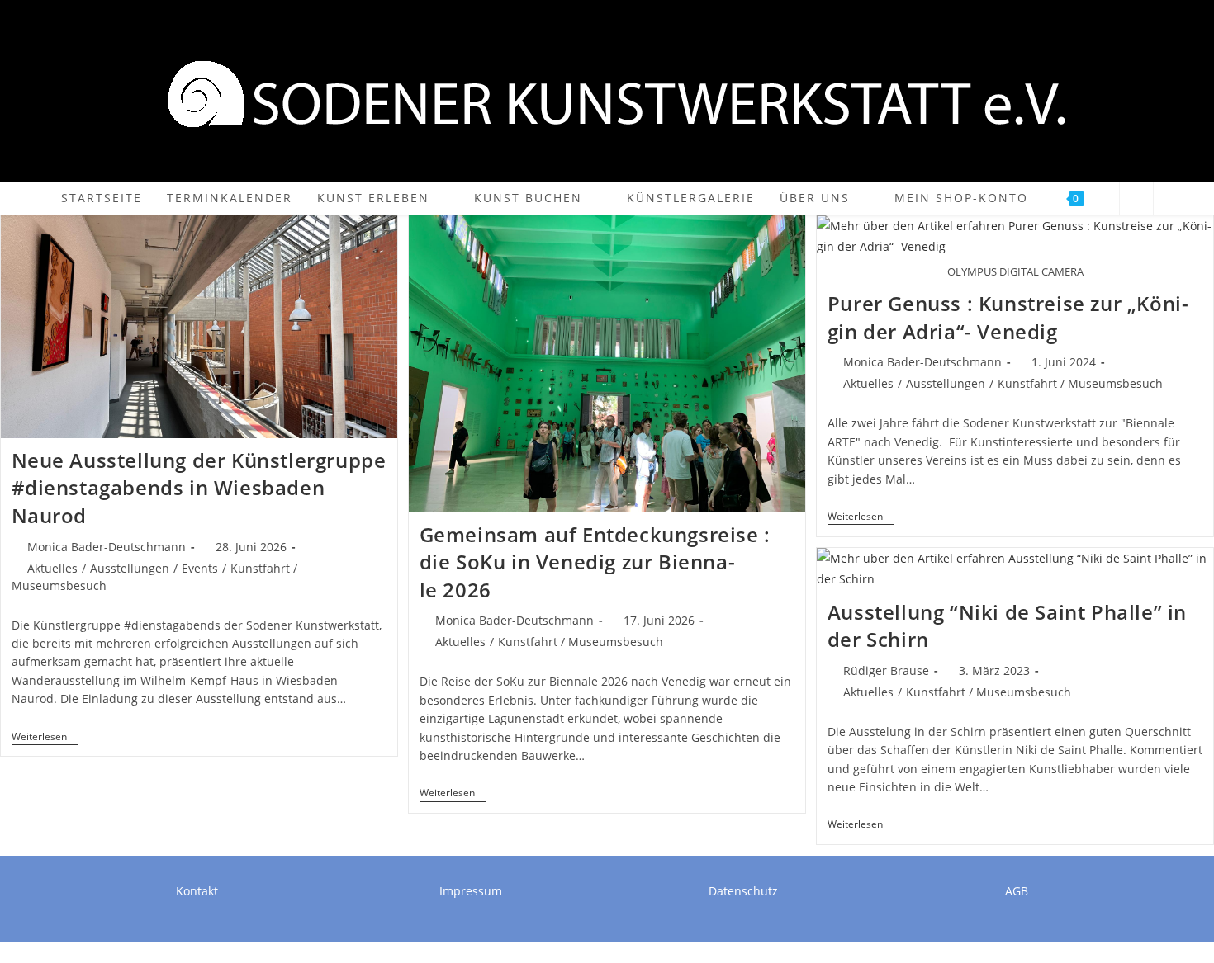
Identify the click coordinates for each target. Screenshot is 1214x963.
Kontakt (197, 891)
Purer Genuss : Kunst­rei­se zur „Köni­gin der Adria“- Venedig (1008, 317)
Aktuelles (52, 568)
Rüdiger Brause (886, 670)
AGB (1016, 891)
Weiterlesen (45, 738)
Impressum (470, 891)
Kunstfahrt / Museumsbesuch (580, 641)
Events (200, 568)
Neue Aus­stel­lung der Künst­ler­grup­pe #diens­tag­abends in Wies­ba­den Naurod (199, 487)
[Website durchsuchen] (1136, 199)
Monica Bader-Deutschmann (106, 547)
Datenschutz (743, 891)
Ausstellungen (129, 568)
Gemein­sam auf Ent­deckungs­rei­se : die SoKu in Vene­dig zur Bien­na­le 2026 (595, 562)
